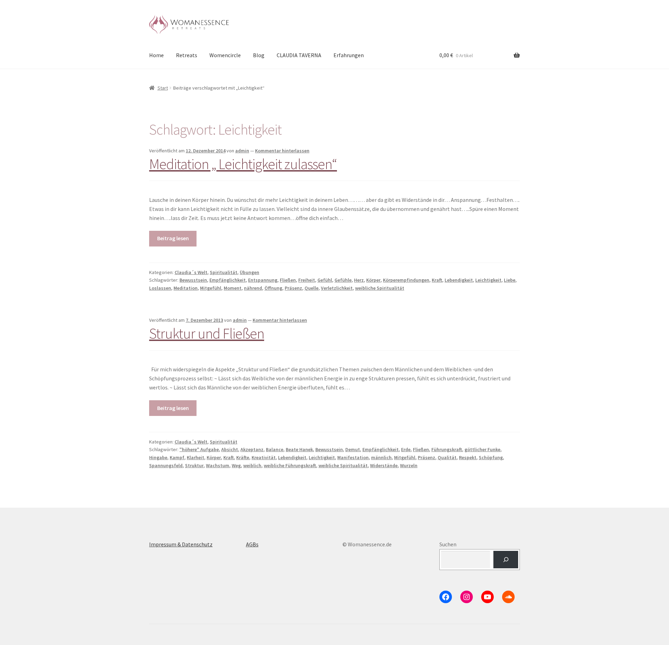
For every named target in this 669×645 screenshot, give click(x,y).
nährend (253, 288)
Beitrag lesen (173, 238)
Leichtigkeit (488, 280)
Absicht (229, 449)
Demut (352, 449)
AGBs (252, 544)
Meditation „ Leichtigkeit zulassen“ (243, 164)
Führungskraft (446, 449)
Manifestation (353, 457)
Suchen (447, 544)
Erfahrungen (348, 55)
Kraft (437, 280)
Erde (405, 449)
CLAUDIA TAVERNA (299, 55)
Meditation (186, 288)
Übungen (249, 272)
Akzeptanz (251, 449)
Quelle (311, 288)
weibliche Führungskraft (290, 465)
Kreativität (264, 457)
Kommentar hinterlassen (282, 150)
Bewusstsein (193, 280)
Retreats (186, 55)
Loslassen (160, 288)
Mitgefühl (210, 288)
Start (162, 88)
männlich (381, 457)
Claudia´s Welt (191, 272)
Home (156, 55)
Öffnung (273, 288)
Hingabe (158, 457)
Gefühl (324, 280)
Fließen (288, 280)
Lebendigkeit (459, 280)
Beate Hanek (299, 449)
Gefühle (343, 280)
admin (242, 150)
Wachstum (217, 465)
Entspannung (262, 280)
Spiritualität (223, 272)
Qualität (447, 457)
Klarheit (195, 457)
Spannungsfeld (166, 465)
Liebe (509, 280)
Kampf (177, 457)
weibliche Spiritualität (379, 288)
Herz (359, 280)
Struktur (194, 465)
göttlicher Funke (482, 449)
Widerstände (384, 465)
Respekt (467, 457)
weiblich (252, 465)
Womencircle (225, 55)
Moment (232, 288)
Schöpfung (491, 457)
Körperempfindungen (406, 280)
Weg (236, 465)
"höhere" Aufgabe (199, 449)
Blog (258, 55)
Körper (373, 280)
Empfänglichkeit (227, 280)
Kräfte (242, 457)
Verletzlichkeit (337, 288)
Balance (274, 449)
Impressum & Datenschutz (181, 544)
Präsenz (293, 288)
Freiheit (306, 280)
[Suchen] (505, 559)
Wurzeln (408, 465)
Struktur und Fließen (206, 333)
